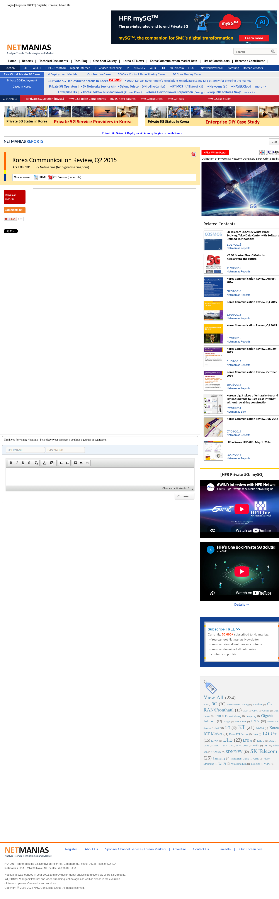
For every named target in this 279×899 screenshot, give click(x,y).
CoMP (265, 710)
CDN (245, 710)
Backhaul (257, 704)
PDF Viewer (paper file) (67, 177)
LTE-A (247, 740)
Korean (52, 5)
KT (241, 726)
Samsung (219, 758)
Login (10, 5)
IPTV (255, 720)
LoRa (206, 745)
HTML (42, 177)
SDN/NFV (234, 751)
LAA (255, 734)
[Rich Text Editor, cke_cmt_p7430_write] (100, 476)
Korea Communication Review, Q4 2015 (252, 302)
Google (226, 721)
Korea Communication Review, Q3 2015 (252, 325)
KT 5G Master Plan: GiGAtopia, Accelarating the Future (246, 257)
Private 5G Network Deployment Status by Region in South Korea (142, 133)
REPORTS (35, 142)
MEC (216, 745)
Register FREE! (25, 5)
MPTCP (227, 745)
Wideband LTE (239, 763)
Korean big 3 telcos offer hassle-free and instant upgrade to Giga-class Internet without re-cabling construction (252, 399)
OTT (266, 745)
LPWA (214, 740)
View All (213, 697)
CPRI (255, 710)
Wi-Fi (222, 763)
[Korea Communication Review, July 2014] (213, 419)
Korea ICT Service (238, 734)
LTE (228, 739)
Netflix (256, 745)
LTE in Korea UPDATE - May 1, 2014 (248, 442)
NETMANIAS (15, 142)
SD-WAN (216, 752)
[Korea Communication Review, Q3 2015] (213, 325)
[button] (11, 463)
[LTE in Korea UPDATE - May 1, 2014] (213, 442)
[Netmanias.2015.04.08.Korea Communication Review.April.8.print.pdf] (193, 153)
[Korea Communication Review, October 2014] (213, 372)
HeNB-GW (241, 721)
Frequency (251, 716)
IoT (227, 727)
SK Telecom (263, 750)
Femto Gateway (233, 716)
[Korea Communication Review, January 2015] (213, 349)
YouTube (255, 763)
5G (215, 703)
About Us (64, 5)
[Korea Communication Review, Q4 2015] (213, 302)
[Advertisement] (242, 805)
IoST (218, 728)
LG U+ (270, 733)
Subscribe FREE (221, 629)
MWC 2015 (242, 745)
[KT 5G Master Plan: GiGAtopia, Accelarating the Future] (213, 255)
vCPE (267, 763)
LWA (271, 740)
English (41, 5)
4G (205, 704)
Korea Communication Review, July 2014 (252, 419)
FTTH (217, 716)
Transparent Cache (239, 758)
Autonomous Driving (237, 704)
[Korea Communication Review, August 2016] (213, 279)
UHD (256, 758)
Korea (260, 727)
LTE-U (260, 740)
